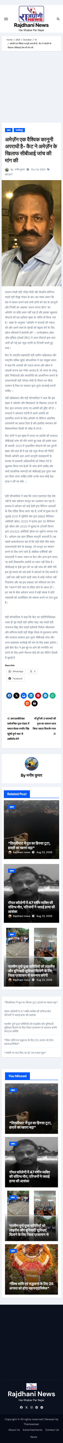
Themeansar (31, 1424)
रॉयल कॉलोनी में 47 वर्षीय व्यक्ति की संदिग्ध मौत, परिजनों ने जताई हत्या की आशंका (31, 907)
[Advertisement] (31, 87)
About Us (14, 1430)
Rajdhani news (22, 852)
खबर (9, 130)
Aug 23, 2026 (44, 852)
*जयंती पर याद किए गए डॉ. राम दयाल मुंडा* (25, 1053)
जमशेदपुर (19, 130)
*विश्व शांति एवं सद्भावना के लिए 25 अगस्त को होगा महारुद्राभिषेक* (31, 1286)
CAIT (10, 174)
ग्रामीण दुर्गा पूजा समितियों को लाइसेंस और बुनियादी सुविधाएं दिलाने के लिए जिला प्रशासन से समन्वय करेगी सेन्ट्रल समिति (31, 973)
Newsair (50, 1419)
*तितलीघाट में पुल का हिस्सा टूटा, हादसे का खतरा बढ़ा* (29, 845)
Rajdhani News (31, 25)
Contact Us (52, 1430)
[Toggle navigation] (6, 19)
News (33, 1437)
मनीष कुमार (20, 169)
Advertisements (32, 1430)
